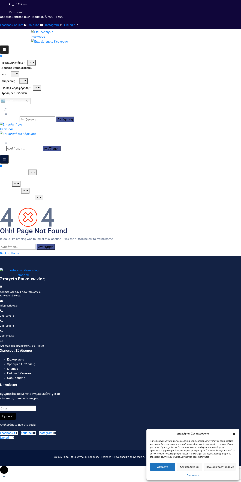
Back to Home (9, 253)
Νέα (4, 74)
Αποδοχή (162, 467)
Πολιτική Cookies (19, 373)
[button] (234, 433)
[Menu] (31, 63)
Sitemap (12, 368)
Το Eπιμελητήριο (12, 62)
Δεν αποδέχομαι (189, 467)
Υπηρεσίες (8, 81)
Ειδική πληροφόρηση (15, 88)
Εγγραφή (7, 416)
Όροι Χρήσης (193, 475)
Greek (9, 100)
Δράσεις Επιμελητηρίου (16, 68)
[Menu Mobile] (4, 49)
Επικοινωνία (15, 359)
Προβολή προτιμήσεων (220, 467)
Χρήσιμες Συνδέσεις (14, 93)
